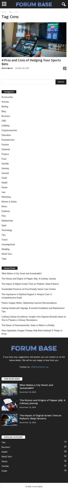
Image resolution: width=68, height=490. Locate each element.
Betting (5, 106)
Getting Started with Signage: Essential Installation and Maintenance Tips (33, 310)
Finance (5, 154)
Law (3, 192)
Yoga (4, 259)
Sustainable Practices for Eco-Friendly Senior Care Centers (29, 289)
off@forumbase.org (39, 367)
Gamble (5, 163)
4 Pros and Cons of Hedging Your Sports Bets (31, 62)
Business (6, 116)
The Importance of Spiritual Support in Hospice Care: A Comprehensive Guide (27, 296)
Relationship (7, 220)
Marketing (6, 197)
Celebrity (6, 125)
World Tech (7, 254)
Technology (7, 230)
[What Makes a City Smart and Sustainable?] (9, 389)
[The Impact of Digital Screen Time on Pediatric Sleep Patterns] (9, 420)
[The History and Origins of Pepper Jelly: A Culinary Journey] (9, 405)
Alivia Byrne (7, 68)
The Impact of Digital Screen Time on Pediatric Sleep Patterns (30, 284)
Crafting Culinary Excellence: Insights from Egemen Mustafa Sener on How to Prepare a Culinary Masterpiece (34, 318)
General (5, 173)
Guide (4, 178)
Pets (4, 216)
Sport (4, 225)
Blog (4, 111)
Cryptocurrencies (9, 130)
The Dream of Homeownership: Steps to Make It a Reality (28, 325)
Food (4, 159)
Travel (4, 240)
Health (4, 182)
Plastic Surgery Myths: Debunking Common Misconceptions (29, 303)
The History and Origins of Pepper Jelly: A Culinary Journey (29, 278)
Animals (5, 102)
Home (4, 12)
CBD (4, 121)
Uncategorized (8, 244)
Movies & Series (9, 201)
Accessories (7, 97)
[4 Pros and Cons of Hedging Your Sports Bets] (34, 39)
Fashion (5, 144)
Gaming (5, 168)
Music (4, 206)
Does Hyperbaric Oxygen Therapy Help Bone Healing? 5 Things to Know (32, 332)
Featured (6, 149)
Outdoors (6, 211)
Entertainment (8, 140)
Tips (4, 235)
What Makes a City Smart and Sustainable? (22, 273)
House (4, 187)
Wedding (5, 249)
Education (6, 135)
